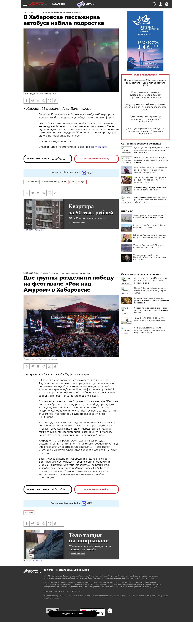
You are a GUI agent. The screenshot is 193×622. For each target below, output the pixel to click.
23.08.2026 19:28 (31, 273)
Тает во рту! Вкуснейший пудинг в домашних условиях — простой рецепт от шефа (150, 179)
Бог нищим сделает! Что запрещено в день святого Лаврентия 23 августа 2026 (145, 83)
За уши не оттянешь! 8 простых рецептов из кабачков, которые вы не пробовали (151, 300)
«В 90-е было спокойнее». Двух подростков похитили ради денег (150, 319)
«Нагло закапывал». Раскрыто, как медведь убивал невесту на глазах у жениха (151, 159)
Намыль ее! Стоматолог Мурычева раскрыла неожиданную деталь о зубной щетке (150, 199)
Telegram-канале (96, 146)
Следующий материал (72, 614)
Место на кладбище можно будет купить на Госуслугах (149, 226)
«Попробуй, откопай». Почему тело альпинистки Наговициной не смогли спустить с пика (151, 169)
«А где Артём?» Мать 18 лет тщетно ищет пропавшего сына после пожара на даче (150, 280)
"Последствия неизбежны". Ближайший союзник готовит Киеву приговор (150, 257)
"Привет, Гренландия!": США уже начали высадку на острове (148, 246)
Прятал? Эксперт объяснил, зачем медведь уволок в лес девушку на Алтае (150, 290)
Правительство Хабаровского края (40, 359)
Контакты (48, 570)
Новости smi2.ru (34, 230)
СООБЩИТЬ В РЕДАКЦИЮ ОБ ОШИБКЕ (72, 570)
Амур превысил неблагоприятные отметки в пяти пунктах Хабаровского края (145, 107)
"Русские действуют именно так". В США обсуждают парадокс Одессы (149, 216)
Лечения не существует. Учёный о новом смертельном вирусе (150, 188)
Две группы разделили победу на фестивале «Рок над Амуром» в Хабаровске (145, 131)
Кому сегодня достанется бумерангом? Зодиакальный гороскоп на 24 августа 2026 (145, 95)
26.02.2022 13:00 (31, 12)
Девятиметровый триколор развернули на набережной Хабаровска (145, 119)
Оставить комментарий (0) (96, 159)
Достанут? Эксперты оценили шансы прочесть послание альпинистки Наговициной (151, 150)
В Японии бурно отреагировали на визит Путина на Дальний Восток (149, 236)
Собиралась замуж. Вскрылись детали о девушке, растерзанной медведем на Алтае (149, 330)
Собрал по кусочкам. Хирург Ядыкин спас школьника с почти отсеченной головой (151, 310)
